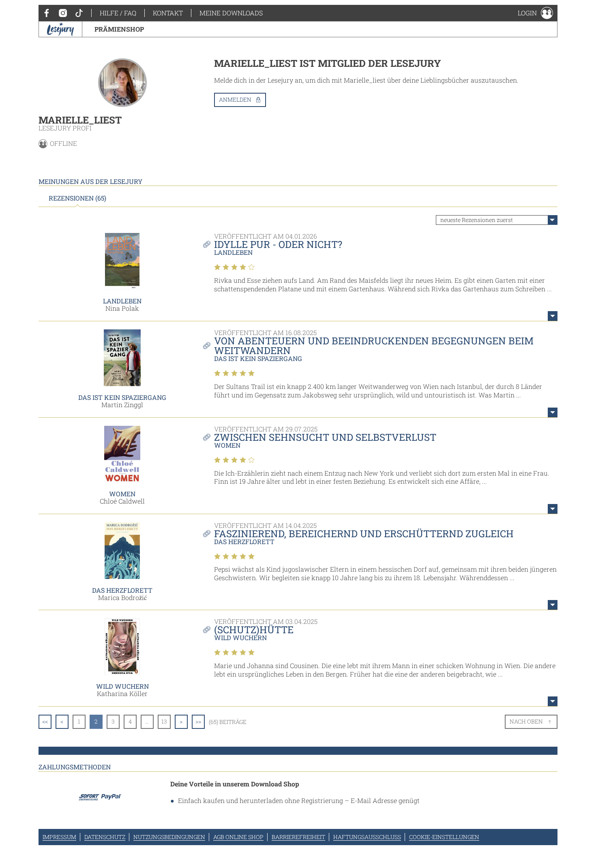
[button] (535, 13)
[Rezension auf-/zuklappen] (552, 316)
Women (122, 493)
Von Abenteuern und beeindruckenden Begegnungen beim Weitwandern (374, 345)
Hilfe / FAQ (118, 13)
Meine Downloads (231, 13)
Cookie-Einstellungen (444, 837)
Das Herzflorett (122, 590)
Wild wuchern (122, 686)
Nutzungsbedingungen (169, 837)
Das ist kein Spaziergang (122, 397)
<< (45, 721)
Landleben (122, 301)
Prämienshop (119, 29)
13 (164, 721)
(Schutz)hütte (254, 629)
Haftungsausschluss (367, 837)
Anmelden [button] (235, 99)
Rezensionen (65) (77, 198)
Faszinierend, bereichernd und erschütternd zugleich (364, 533)
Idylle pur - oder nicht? (278, 244)
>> (198, 721)
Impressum (59, 837)
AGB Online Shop (238, 837)
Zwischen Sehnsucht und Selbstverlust (325, 437)
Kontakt (168, 13)
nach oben (526, 721)
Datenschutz (104, 837)
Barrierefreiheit (298, 837)
